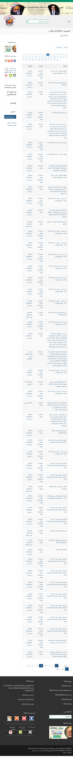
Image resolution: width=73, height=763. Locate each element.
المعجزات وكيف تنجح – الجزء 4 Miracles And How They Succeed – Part (57, 619)
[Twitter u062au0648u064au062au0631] (62, 1)
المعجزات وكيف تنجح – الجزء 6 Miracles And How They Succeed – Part (57, 510)
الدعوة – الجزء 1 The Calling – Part (57, 154)
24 (42, 57)
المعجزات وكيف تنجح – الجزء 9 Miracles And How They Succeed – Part (57, 477)
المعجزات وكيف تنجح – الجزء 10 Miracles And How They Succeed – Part (57, 465)
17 (66, 54)
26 (48, 57)
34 (26, 60)
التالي (57, 669)
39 (42, 60)
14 (57, 54)
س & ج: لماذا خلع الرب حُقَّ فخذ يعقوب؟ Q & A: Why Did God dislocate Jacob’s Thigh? (58, 654)
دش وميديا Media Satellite (63, 695)
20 (29, 57)
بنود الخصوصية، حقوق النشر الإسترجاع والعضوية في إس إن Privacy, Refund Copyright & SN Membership (18, 687)
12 (51, 54)
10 (45, 54)
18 (23, 57)
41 (48, 60)
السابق (65, 666)
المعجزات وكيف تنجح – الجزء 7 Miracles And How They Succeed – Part (57, 608)
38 (39, 60)
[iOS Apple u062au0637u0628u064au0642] (48, 1)
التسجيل (13, 123)
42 (51, 60)
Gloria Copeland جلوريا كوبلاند (28, 489)
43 (54, 60)
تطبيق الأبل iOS (14, 70)
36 (32, 60)
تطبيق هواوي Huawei (6, 70)
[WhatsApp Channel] (56, 1)
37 (36, 60)
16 (63, 54)
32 (67, 57)
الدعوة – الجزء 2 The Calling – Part (57, 142)
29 (57, 57)
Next (65, 47)
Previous (59, 47)
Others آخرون (28, 403)
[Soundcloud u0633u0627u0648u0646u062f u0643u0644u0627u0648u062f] (64, 1)
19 (26, 57)
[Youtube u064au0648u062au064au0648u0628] (67, 1)
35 (29, 60)
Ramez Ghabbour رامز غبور (29, 73)
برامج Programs (66, 686)
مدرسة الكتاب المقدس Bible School (60, 690)
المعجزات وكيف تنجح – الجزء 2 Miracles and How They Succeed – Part (57, 573)
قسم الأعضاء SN (67, 699)
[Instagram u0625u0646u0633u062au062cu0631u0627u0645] (59, 1)
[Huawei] (46, 1)
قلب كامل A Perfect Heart (59, 112)
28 (54, 57)
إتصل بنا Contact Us (27, 704)
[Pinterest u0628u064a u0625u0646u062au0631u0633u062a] (54, 1)
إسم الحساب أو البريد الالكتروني (11, 93)
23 (39, 57)
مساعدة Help (67, 704)
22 (36, 57)
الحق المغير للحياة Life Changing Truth (43, 7)
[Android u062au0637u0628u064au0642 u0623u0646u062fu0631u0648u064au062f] (51, 1)
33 (23, 60)
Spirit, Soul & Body (61, 549)
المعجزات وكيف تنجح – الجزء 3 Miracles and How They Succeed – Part (57, 631)
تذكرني (13, 112)
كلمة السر (13, 103)
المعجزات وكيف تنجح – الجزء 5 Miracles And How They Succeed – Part (57, 521)
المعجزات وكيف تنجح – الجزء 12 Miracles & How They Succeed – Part (57, 561)
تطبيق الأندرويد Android (11, 70)
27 (51, 57)
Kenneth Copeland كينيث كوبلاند (29, 224)
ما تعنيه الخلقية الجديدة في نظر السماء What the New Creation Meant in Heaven (58, 384)
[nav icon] (68, 21)
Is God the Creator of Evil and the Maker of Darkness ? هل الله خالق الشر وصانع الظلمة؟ (57, 168)
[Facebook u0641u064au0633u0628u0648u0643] (69, 1)
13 (54, 54)
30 (61, 57)
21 (32, 57)
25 (45, 57)
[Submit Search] (27, 21)
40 (45, 60)
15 (60, 54)
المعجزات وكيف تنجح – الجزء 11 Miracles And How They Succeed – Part (57, 584)
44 (57, 60)
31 (64, 57)
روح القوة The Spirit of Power (58, 531)
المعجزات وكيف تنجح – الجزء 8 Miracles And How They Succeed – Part (57, 596)
